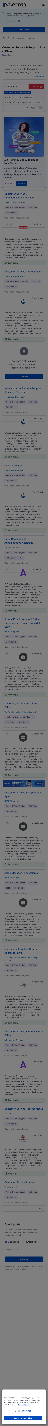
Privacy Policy (23, 1405)
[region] (24, 1406)
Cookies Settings (23, 1411)
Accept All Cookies (23, 1418)
